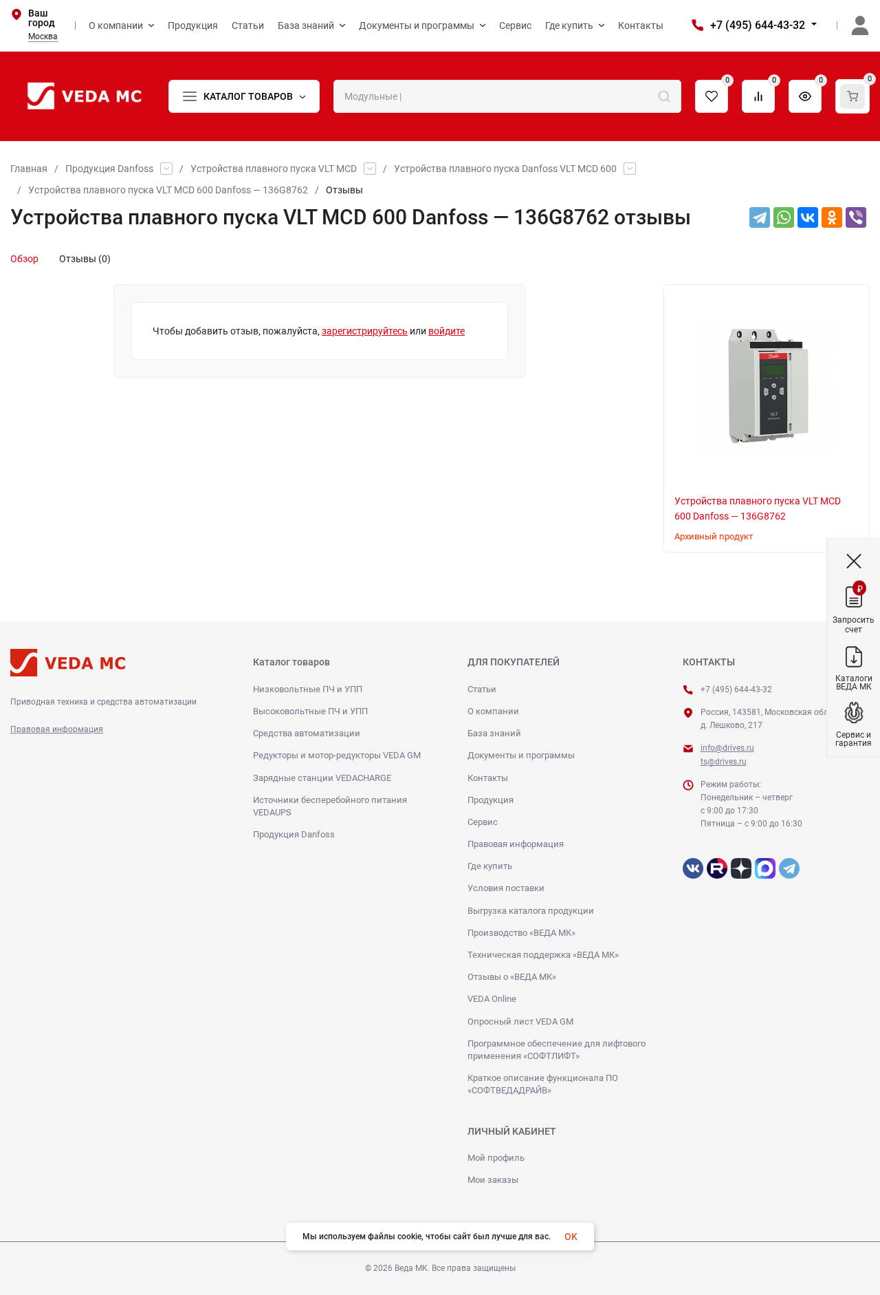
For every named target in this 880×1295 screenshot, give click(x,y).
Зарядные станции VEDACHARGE (322, 778)
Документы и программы (521, 755)
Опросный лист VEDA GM (520, 1021)
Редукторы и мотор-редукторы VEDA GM (337, 755)
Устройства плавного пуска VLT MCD (273, 168)
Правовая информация (56, 729)
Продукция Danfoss (109, 168)
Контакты (488, 778)
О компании (493, 711)
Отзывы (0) (85, 259)
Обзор (24, 259)
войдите (446, 330)
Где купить (490, 866)
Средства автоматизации (306, 733)
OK (571, 1236)
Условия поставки (506, 888)
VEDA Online (492, 999)
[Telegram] (759, 217)
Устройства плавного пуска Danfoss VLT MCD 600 (505, 168)
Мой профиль (496, 1158)
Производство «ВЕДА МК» (521, 933)
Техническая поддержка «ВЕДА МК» (543, 955)
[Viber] (856, 217)
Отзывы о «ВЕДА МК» (512, 977)
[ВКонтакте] (808, 217)
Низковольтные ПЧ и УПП (307, 689)
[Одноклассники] (832, 217)
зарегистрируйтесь (365, 330)
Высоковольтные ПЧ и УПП (310, 711)
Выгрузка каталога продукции (531, 911)
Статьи (482, 689)
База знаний (494, 733)
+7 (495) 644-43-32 (757, 25)
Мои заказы (493, 1180)
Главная (28, 168)
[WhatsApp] (783, 217)
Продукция (491, 800)
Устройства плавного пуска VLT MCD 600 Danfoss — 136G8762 (168, 190)
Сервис (483, 822)
